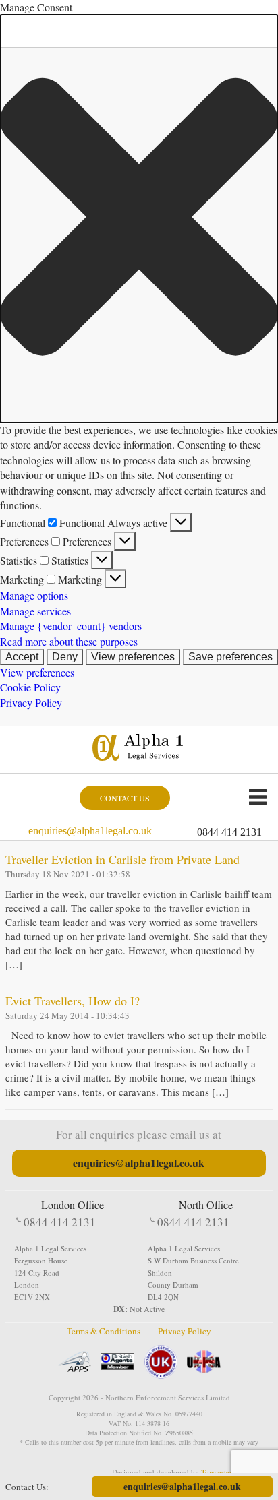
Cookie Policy (30, 687)
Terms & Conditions (103, 1331)
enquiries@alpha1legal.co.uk (90, 830)
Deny (65, 656)
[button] (139, 219)
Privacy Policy (31, 702)
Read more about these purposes (69, 641)
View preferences (133, 656)
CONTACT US (125, 797)
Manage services (35, 611)
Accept (21, 656)
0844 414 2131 (229, 832)
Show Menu (257, 796)
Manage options (34, 595)
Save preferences (230, 656)
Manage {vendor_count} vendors (71, 626)
